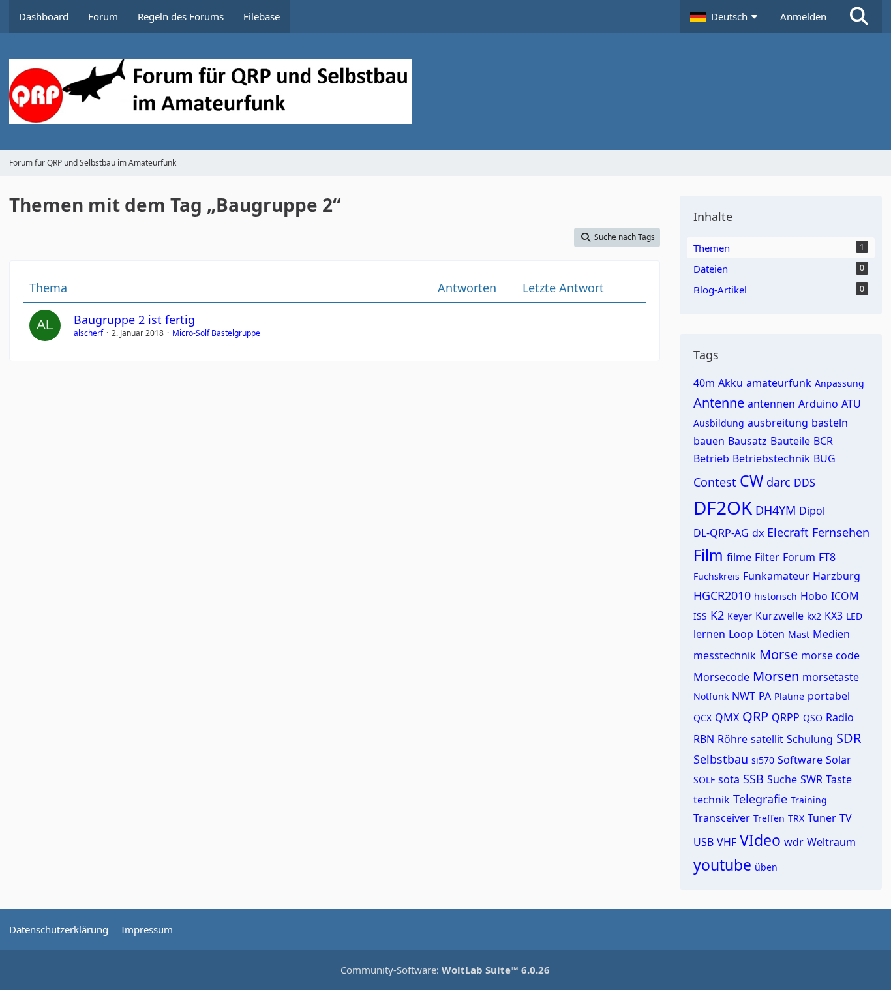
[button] (725, 16)
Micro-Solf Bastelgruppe (216, 332)
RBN (703, 739)
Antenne (718, 403)
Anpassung (839, 383)
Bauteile (790, 441)
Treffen (769, 818)
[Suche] (859, 16)
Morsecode (721, 677)
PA (765, 696)
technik (711, 799)
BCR (823, 441)
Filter (767, 557)
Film (708, 555)
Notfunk (711, 696)
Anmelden (803, 16)
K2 (717, 615)
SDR (848, 738)
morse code (830, 655)
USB (703, 842)
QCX (702, 718)
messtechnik (724, 655)
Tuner (822, 818)
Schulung (810, 739)
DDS (804, 482)
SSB (753, 779)
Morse (778, 654)
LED (854, 616)
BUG (824, 458)
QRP (755, 716)
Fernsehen (840, 532)
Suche (782, 779)
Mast (798, 634)
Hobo (814, 596)
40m (704, 383)
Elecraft (788, 532)
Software (800, 760)
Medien (831, 634)
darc (778, 482)
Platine (789, 696)
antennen (771, 404)
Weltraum (831, 842)
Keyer (739, 616)
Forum (799, 557)
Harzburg (836, 576)
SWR (811, 779)
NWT (743, 696)
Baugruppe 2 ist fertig (134, 319)
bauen (709, 441)
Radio (840, 717)
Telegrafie (760, 799)
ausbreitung (778, 422)
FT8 (827, 557)
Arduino (818, 404)
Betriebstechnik (771, 458)
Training (809, 800)
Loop (741, 634)
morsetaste (830, 677)
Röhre (732, 739)
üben (766, 867)
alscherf (88, 332)
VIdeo (760, 840)
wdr (794, 842)
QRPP (786, 717)
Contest (714, 482)
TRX (796, 818)
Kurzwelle (779, 615)
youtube (722, 864)
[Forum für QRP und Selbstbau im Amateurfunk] (446, 91)
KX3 (833, 615)
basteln (829, 422)
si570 (762, 760)
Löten (771, 634)
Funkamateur (776, 576)
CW (751, 480)
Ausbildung (718, 423)
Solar (838, 760)
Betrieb (711, 458)
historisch (775, 596)
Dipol (812, 510)
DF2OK (722, 507)
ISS (700, 616)
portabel (829, 696)
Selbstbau (720, 759)
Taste (839, 779)
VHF (726, 842)
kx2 (814, 616)
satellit (767, 739)
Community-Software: (445, 969)
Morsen (776, 676)
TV (845, 818)
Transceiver (721, 818)
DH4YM (775, 510)
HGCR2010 (722, 595)
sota (729, 779)
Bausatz (747, 441)
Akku (730, 383)
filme (739, 557)
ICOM (845, 596)
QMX (727, 717)
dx (758, 533)
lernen (709, 634)
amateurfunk (778, 383)
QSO (813, 718)
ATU (851, 404)
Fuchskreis (716, 576)
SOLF (704, 779)
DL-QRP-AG (721, 533)
